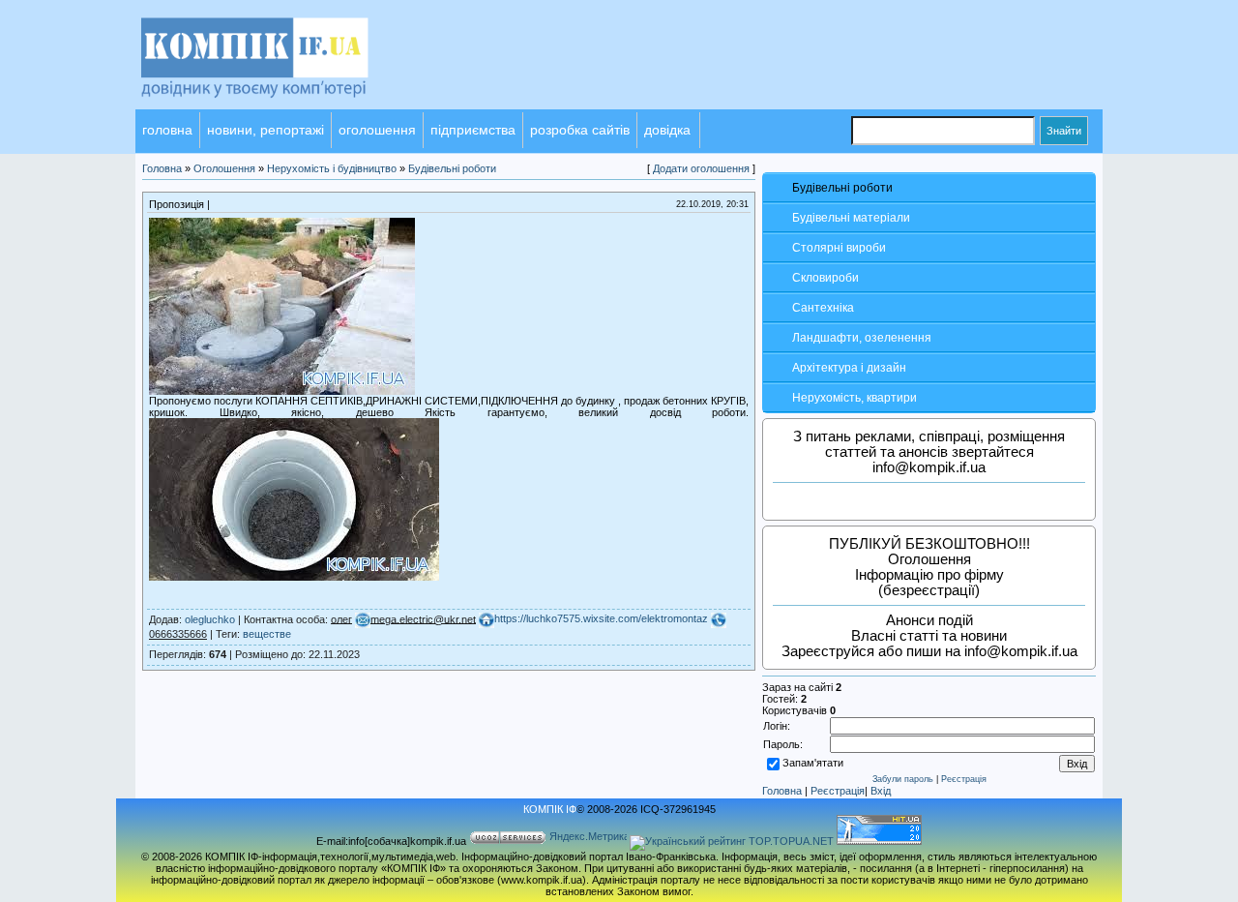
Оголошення (224, 168)
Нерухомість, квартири (854, 398)
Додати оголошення (701, 168)
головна (167, 129)
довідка (667, 129)
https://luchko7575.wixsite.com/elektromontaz (601, 618)
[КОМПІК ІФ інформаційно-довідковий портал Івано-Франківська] (280, 105)
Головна (782, 791)
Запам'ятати (812, 762)
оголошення (377, 129)
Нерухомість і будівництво (332, 168)
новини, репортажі (265, 129)
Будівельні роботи (842, 188)
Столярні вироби (839, 248)
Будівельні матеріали (851, 218)
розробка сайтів (580, 129)
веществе (267, 634)
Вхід (880, 791)
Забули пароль (902, 779)
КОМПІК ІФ (549, 809)
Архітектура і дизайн (849, 368)
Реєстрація (964, 779)
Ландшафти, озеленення (861, 338)
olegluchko (210, 618)
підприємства (473, 129)
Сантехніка (823, 308)
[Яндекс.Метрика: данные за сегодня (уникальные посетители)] (588, 837)
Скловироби (825, 278)
